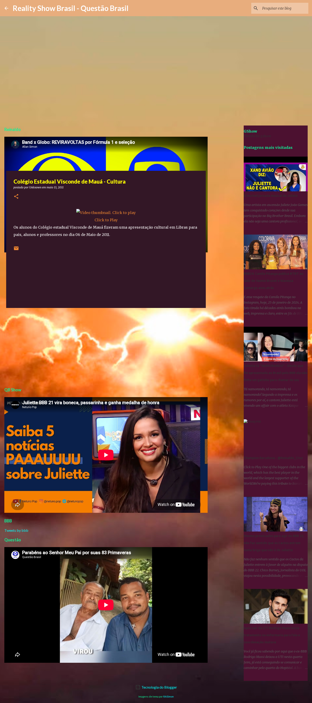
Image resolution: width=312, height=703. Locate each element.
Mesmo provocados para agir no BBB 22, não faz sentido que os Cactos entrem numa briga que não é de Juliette (274, 543)
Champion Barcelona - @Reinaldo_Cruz (273, 458)
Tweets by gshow (257, 136)
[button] (16, 197)
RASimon (168, 696)
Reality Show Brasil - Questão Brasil (70, 8)
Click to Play (106, 220)
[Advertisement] (106, 347)
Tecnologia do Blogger (159, 687)
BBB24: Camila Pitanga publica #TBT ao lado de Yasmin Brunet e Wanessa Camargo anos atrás (273, 281)
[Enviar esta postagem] (16, 250)
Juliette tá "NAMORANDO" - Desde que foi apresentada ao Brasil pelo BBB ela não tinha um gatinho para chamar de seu (275, 373)
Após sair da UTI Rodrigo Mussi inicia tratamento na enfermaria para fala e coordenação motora (272, 635)
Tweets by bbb (16, 530)
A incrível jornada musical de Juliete (271, 196)
